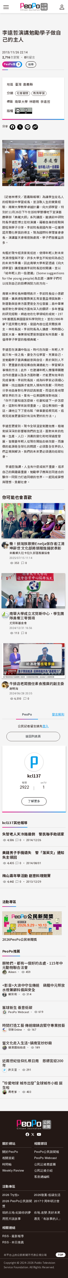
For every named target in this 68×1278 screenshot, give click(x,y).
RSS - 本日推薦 (13, 1242)
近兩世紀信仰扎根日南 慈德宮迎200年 (32, 1063)
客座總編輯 (42, 1176)
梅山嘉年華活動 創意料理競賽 (26, 876)
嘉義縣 (28, 84)
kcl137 (34, 776)
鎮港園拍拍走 (17, 1047)
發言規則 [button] (58, 714)
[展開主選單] (6, 7)
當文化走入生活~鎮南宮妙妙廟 (27, 1042)
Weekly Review (13, 1170)
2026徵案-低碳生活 (47, 1195)
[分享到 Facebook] (12, 127)
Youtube (39, 1134)
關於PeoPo (10, 1151)
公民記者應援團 (45, 1164)
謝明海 (13, 688)
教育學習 (39, 93)
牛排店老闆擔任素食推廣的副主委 (36, 683)
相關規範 (8, 1158)
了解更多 (34, 801)
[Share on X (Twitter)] (20, 127)
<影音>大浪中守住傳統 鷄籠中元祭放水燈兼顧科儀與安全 (33, 987)
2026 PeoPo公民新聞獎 (17, 1203)
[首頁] (34, 7)
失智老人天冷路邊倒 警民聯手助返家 (33, 834)
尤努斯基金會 (18, 623)
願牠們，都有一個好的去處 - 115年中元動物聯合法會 (32, 965)
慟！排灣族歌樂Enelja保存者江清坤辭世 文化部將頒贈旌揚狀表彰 (37, 545)
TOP (60, 1254)
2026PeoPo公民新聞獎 (19, 939)
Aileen (12, 972)
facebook (28, 1134)
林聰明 (34, 102)
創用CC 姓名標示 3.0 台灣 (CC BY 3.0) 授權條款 (24, 111)
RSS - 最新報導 (13, 1236)
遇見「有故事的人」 (48, 1218)
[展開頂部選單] (62, 7)
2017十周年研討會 (47, 1201)
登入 (45, 726)
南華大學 (21, 102)
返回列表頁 (33, 736)
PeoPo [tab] (27, 714)
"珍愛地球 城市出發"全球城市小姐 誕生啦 (32, 1085)
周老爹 (12, 1092)
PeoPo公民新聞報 (46, 1151)
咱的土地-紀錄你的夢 (16, 1212)
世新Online (15, 1029)
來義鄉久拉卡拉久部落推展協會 (29, 553)
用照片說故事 (11, 1218)
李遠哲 (45, 102)
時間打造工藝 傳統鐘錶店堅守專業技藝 (33, 1025)
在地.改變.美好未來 (47, 1212)
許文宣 (12, 1070)
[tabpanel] (33, 726)
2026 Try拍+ (10, 1195)
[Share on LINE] (27, 127)
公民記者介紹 (43, 1170)
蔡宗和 (12, 994)
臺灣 (18, 84)
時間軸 (7, 1164)
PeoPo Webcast (18, 1012)
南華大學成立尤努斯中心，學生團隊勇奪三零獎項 (36, 615)
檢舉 (31, 64)
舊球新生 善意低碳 (17, 1007)
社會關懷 (22, 93)
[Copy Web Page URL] (35, 127)
